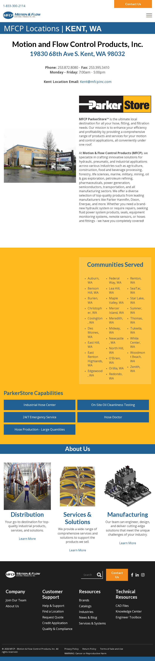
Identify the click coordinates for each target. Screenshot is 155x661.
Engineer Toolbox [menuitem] (128, 617)
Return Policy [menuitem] (89, 648)
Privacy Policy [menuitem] (71, 648)
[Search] (99, 574)
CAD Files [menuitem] (122, 606)
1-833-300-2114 (14, 6)
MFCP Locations (31, 28)
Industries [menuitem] (86, 612)
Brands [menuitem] (84, 600)
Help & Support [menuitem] (53, 606)
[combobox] (92, 575)
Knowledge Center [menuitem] (129, 611)
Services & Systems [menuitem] (92, 623)
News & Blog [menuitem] (88, 617)
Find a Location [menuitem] (53, 611)
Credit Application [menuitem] (54, 623)
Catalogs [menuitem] (85, 606)
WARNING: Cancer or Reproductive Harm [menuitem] (85, 653)
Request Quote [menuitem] (53, 617)
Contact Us (133, 4)
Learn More (27, 539)
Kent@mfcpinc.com (96, 81)
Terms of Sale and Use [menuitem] (111, 648)
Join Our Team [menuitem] (16, 600)
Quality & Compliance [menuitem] (57, 629)
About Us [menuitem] (12, 606)
